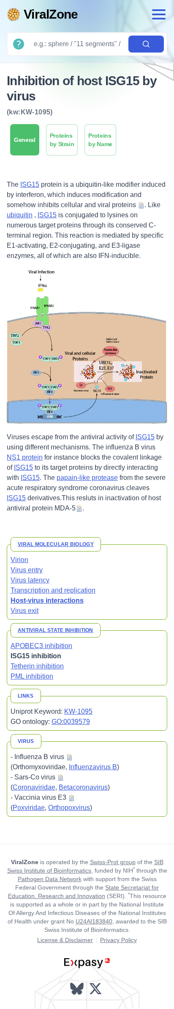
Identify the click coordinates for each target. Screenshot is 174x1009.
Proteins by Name (100, 139)
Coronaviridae (34, 787)
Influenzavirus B (93, 767)
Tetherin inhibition (37, 666)
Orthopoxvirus (69, 807)
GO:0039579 (71, 721)
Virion (19, 559)
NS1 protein (25, 457)
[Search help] (18, 44)
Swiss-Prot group (113, 862)
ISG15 (29, 184)
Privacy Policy (118, 940)
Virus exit (24, 610)
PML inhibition (32, 676)
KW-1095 (78, 711)
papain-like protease (87, 477)
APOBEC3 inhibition (41, 645)
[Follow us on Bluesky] (77, 988)
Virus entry (27, 570)
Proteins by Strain (62, 139)
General (24, 139)
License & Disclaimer (65, 940)
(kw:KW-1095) (30, 112)
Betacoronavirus (83, 787)
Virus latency (30, 580)
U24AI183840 (94, 921)
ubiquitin (20, 215)
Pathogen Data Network (50, 879)
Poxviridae (29, 807)
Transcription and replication (53, 590)
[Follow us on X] (96, 988)
